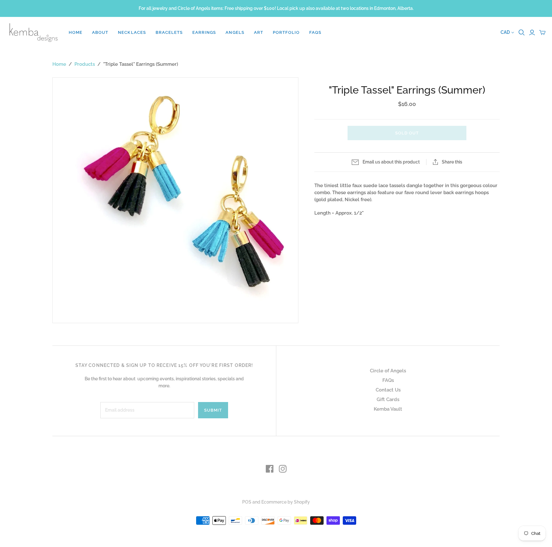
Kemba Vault (388, 409)
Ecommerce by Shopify (285, 502)
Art (258, 32)
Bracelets (169, 32)
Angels (235, 32)
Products (84, 64)
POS (246, 502)
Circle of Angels (388, 371)
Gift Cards (388, 399)
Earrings (204, 32)
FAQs (315, 32)
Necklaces (132, 32)
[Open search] (521, 32)
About (100, 32)
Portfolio (286, 32)
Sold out (407, 133)
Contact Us (388, 390)
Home (75, 32)
